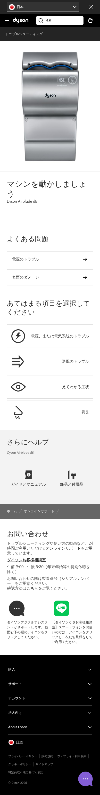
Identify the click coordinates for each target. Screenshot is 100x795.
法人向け (15, 713)
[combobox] (43, 7)
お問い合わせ (28, 534)
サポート (15, 684)
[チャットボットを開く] (85, 779)
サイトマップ (44, 764)
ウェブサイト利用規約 (71, 756)
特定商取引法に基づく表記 (25, 772)
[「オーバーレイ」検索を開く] (59, 20)
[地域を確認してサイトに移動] (91, 7)
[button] (15, 742)
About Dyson (17, 727)
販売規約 (47, 756)
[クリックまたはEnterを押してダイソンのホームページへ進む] (20, 22)
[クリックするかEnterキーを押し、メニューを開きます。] (7, 20)
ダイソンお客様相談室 (26, 560)
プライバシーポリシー (22, 756)
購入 (11, 669)
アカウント (16, 698)
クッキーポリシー (20, 764)
